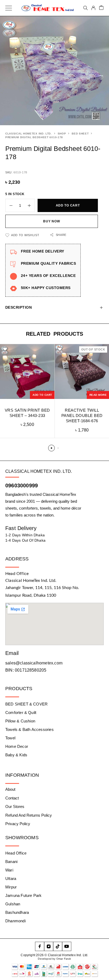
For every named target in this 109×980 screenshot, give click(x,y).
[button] (42, 395)
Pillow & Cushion (20, 721)
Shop (62, 133)
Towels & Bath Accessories (29, 729)
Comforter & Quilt (20, 712)
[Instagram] (48, 946)
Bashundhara (17, 912)
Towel (10, 738)
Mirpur (11, 887)
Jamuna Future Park (23, 895)
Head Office (15, 853)
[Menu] (8, 8)
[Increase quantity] (31, 205)
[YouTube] (66, 946)
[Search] (85, 8)
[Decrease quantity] (9, 205)
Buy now (51, 221)
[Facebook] (39, 946)
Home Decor (16, 746)
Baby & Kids (16, 755)
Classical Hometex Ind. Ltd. (28, 133)
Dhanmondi (15, 921)
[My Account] (93, 8)
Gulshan (12, 904)
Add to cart (68, 205)
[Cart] (101, 8)
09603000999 (21, 485)
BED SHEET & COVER (26, 704)
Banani (11, 861)
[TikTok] (57, 946)
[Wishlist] (5, 349)
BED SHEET (80, 133)
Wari (9, 870)
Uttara (10, 878)
